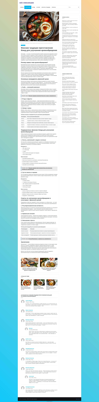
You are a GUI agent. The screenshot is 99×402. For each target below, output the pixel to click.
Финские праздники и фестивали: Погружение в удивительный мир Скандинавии (68, 93)
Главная (22, 7)
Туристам (54, 7)
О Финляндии (28, 7)
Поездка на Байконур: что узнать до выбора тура (70, 27)
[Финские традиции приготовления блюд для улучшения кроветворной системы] (26, 282)
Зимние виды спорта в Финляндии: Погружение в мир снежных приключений (68, 78)
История (38, 7)
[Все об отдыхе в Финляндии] (26, 3)
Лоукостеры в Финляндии (74, 112)
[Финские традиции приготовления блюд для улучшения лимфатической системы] (39, 282)
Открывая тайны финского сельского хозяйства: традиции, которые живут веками (69, 99)
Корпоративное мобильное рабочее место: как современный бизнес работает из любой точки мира (69, 63)
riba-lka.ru (50, 401)
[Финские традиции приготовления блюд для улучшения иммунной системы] (51, 282)
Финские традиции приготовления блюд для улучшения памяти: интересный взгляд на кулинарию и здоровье (70, 109)
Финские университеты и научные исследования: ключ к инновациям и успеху (69, 105)
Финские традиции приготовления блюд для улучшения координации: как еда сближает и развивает (70, 118)
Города (33, 7)
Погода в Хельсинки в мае (74, 102)
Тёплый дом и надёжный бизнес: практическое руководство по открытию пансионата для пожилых (69, 56)
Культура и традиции (46, 7)
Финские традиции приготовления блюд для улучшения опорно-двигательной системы (69, 114)
